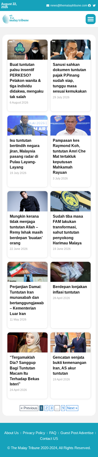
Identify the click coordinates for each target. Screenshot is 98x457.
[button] (91, 19)
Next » (72, 408)
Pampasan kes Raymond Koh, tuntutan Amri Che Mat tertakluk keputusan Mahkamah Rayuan (69, 156)
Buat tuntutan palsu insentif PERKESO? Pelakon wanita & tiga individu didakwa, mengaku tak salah (27, 81)
